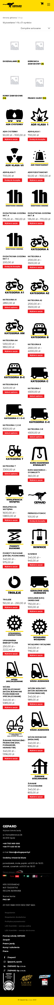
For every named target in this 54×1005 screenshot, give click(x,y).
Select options (11, 307)
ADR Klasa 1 (34, 131)
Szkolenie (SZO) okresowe (36, 599)
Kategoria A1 (10, 299)
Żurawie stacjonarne (35, 784)
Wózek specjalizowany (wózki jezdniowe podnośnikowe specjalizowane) (12, 692)
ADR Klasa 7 (9, 172)
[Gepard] (12, 7)
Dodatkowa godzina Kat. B (39, 214)
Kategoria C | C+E (12, 425)
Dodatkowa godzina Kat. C (14, 257)
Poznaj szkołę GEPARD (14, 936)
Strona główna (10, 18)
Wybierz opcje (11, 139)
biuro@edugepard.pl (19, 852)
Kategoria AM (10, 340)
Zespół (6, 940)
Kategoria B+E (10, 384)
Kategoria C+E (35, 429)
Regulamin (10, 913)
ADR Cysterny (10, 131)
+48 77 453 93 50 (11, 846)
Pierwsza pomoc (37, 513)
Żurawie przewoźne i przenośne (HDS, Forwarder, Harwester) (14, 744)
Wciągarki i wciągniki (39, 644)
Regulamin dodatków (15, 917)
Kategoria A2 (35, 300)
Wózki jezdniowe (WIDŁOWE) (37, 738)
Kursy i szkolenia (11, 947)
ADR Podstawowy (38, 172)
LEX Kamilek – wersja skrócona (20, 930)
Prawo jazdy (9, 943)
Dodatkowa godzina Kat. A (14, 214)
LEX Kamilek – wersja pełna (18, 926)
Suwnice (32, 554)
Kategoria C (34, 388)
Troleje (7, 599)
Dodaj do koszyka (37, 139)
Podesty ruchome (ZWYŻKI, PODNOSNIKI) (14, 554)
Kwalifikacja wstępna (10, 508)
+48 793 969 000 (11, 843)
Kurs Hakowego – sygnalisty (37, 471)
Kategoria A (34, 256)
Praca (5, 951)
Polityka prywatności (15, 921)
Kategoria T (9, 466)
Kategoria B (34, 344)
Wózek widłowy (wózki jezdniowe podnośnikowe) (37, 690)
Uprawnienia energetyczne (10, 641)
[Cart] (42, 3)
